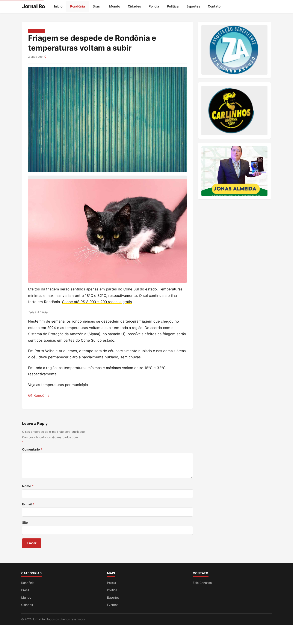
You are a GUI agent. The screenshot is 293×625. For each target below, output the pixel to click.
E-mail (28, 504)
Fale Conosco (202, 582)
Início (58, 6)
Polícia (154, 6)
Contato (214, 6)
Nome (28, 486)
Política (173, 6)
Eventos (112, 605)
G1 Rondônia (38, 395)
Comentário (32, 449)
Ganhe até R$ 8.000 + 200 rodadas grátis (97, 302)
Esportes (193, 6)
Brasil (97, 6)
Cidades (134, 6)
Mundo (114, 6)
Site (25, 522)
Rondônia (77, 6)
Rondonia (37, 30)
